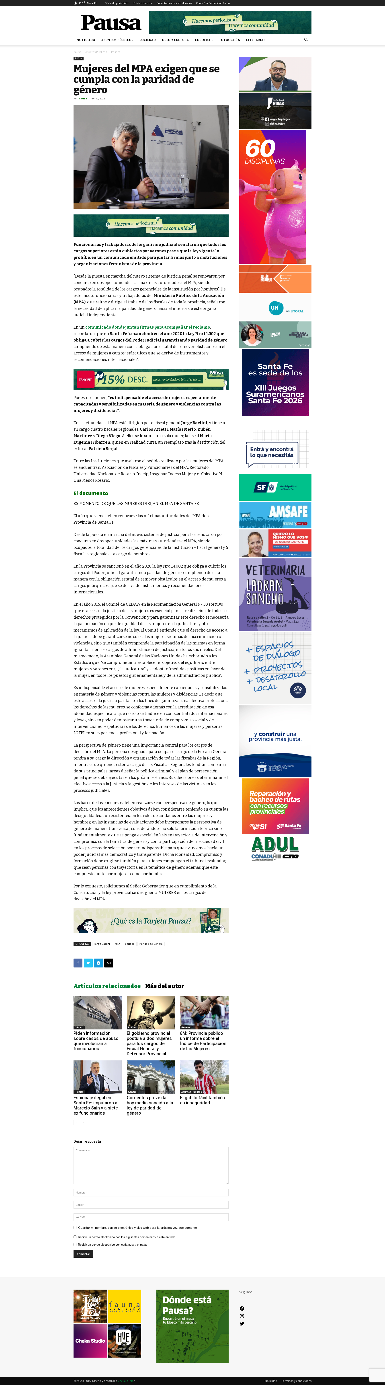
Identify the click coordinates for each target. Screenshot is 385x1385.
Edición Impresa (143, 3)
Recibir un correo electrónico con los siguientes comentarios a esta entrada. (127, 1237)
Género (79, 1027)
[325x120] (275, 499)
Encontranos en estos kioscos (174, 3)
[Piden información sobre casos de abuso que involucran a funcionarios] (98, 1012)
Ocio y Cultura (175, 40)
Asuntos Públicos (117, 40)
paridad (130, 943)
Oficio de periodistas (117, 3)
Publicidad (270, 1381)
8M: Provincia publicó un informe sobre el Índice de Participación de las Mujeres (203, 1041)
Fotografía (229, 40)
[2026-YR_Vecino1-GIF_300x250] (275, 471)
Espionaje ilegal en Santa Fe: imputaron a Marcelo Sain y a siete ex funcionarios (96, 1105)
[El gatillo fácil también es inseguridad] (204, 1077)
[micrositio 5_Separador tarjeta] (151, 921)
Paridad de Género (151, 943)
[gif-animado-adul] (275, 861)
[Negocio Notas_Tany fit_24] (151, 379)
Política (78, 58)
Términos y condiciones (296, 1381)
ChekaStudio (126, 1381)
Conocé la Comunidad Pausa (213, 3)
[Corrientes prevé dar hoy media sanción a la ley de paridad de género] (151, 1077)
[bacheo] (275, 833)
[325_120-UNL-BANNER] (275, 319)
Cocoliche (204, 40)
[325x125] (275, 556)
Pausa (77, 52)
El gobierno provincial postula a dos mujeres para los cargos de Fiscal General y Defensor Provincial (149, 1043)
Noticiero (86, 40)
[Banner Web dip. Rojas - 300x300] (275, 128)
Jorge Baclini (102, 943)
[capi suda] (272, 262)
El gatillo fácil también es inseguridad (202, 1100)
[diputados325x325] (275, 776)
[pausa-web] (275, 291)
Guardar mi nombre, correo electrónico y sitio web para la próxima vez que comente (137, 1227)
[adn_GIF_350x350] (275, 703)
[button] (306, 40)
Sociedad (147, 40)
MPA (117, 943)
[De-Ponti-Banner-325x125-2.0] (275, 347)
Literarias (255, 40)
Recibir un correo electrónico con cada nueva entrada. (112, 1244)
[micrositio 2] (151, 225)
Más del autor (164, 986)
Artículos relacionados (107, 986)
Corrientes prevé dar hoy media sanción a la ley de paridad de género (150, 1105)
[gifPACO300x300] (275, 415)
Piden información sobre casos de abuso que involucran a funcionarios (96, 1041)
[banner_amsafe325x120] (275, 527)
